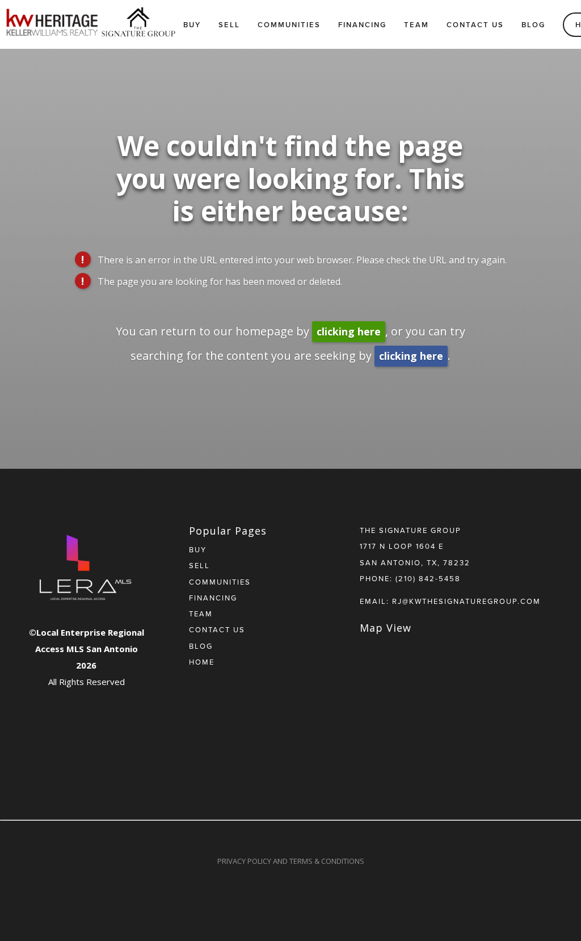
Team (416, 24)
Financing (362, 24)
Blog (533, 24)
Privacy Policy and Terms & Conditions (290, 861)
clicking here (349, 331)
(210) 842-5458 (428, 578)
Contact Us (475, 24)
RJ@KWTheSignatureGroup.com (466, 601)
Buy (192, 24)
